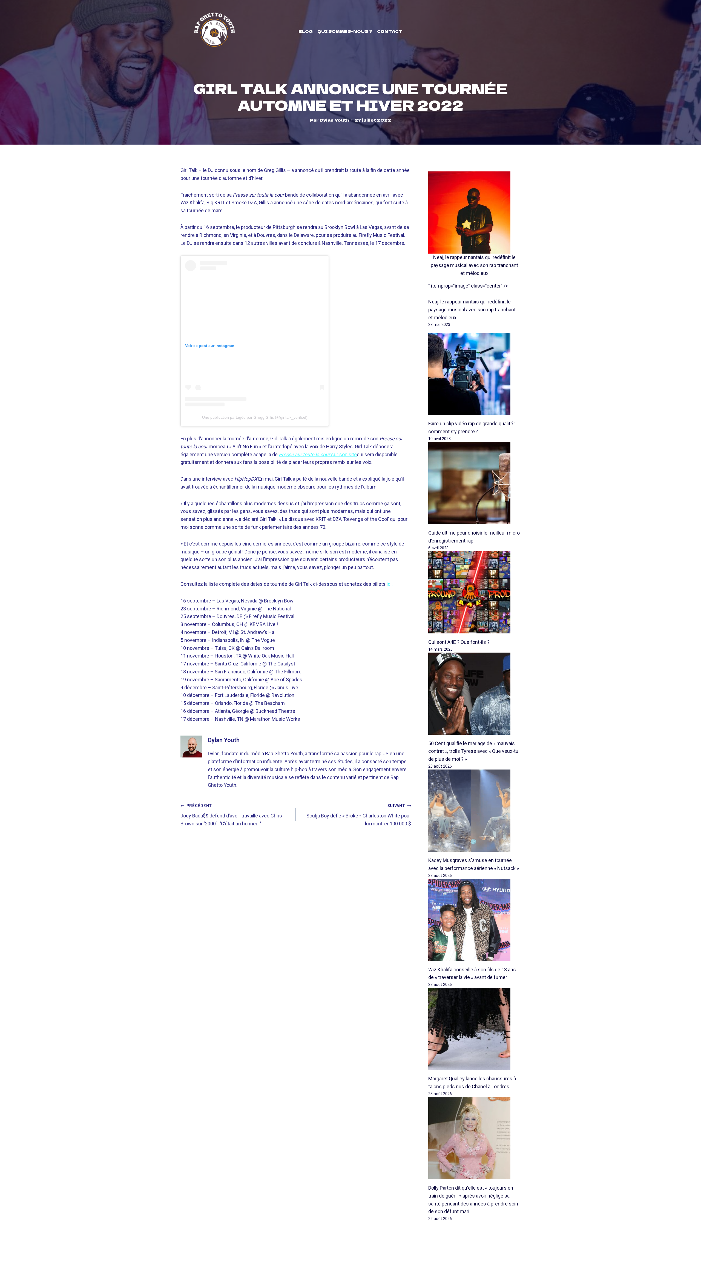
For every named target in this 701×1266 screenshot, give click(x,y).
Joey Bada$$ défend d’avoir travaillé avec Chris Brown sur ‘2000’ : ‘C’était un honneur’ (231, 814)
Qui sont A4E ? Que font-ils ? (459, 642)
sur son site (318, 454)
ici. (390, 584)
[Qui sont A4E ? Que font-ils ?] (474, 592)
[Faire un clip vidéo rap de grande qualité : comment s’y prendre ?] (474, 374)
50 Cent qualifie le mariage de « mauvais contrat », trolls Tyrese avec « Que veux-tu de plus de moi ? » (473, 751)
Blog (305, 31)
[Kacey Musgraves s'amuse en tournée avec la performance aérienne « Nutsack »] (474, 811)
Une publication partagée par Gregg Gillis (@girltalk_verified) (255, 417)
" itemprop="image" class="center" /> (468, 286)
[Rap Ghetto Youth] (214, 31)
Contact (390, 31)
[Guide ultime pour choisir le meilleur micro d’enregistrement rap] (474, 483)
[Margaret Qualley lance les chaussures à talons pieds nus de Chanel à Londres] (474, 1029)
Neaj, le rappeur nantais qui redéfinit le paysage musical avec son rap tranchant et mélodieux (474, 265)
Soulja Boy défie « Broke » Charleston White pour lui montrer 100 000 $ (358, 814)
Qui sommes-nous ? (344, 31)
